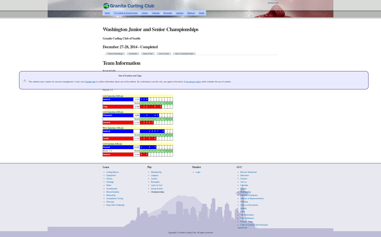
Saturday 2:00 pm (115, 112)
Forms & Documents (249, 205)
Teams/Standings (115, 54)
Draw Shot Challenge (115, 205)
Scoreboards (111, 189)
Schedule (133, 54)
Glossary (110, 202)
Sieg (105, 106)
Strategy (110, 182)
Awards (243, 208)
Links (242, 211)
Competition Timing (114, 198)
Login (198, 172)
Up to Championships (184, 54)
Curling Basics (112, 172)
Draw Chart (148, 54)
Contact (243, 179)
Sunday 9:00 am (114, 144)
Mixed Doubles (112, 192)
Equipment (111, 175)
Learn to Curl (156, 185)
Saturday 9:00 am (115, 96)
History (109, 179)
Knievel (106, 147)
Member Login (273, 3)
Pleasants (107, 115)
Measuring (110, 195)
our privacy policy (193, 82)
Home (107, 13)
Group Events (157, 189)
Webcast (191, 13)
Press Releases (247, 218)
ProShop (244, 202)
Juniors (145, 13)
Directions (244, 175)
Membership (156, 172)
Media (201, 13)
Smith (106, 138)
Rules (108, 185)
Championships (157, 192)
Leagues (179, 13)
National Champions (249, 195)
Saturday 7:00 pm (115, 128)
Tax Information (247, 215)
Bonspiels (168, 13)
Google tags (90, 82)
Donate (243, 189)
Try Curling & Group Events (126, 13)
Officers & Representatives (252, 198)
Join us (243, 182)
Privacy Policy (246, 221)
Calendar (156, 13)
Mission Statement (248, 172)
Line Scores (164, 54)
